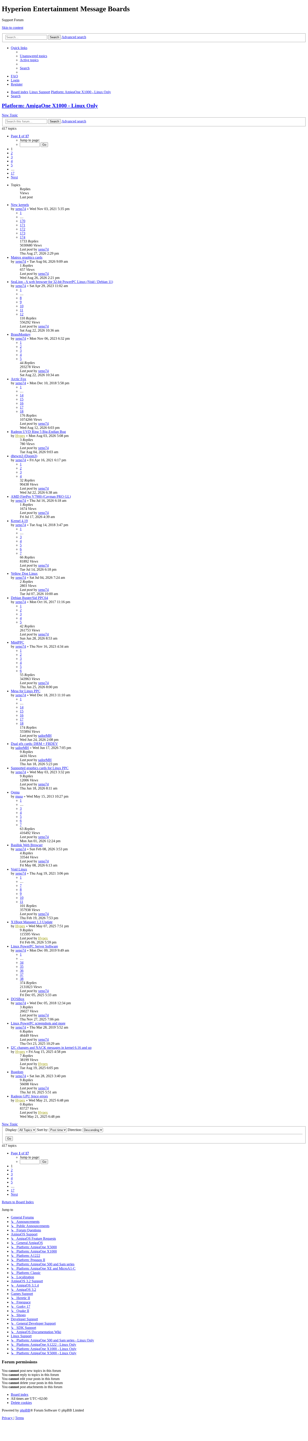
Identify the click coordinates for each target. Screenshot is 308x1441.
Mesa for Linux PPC (25, 691)
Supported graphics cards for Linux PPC (40, 768)
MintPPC (17, 642)
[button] (20, 136)
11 (21, 310)
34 (21, 962)
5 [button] (12, 165)
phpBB (25, 1410)
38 (21, 979)
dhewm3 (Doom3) (24, 456)
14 (21, 395)
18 (21, 411)
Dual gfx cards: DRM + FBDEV (34, 744)
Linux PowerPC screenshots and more (38, 1023)
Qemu (15, 792)
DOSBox (17, 999)
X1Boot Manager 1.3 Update (32, 922)
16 (21, 403)
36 (21, 971)
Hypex (20, 436)
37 (21, 975)
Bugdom (17, 1072)
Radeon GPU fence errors (29, 1096)
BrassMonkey (21, 334)
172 (22, 229)
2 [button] (12, 153)
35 (21, 966)
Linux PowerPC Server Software (34, 946)
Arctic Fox (18, 379)
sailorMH (45, 735)
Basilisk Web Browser (27, 845)
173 (22, 233)
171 (22, 225)
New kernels (20, 205)
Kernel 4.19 (19, 521)
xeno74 (20, 209)
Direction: (75, 1130)
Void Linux (19, 869)
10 (21, 306)
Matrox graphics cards (26, 257)
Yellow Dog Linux (24, 573)
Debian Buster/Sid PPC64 (29, 598)
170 (22, 221)
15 (21, 399)
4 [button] (12, 161)
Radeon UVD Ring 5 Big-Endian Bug (38, 432)
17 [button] (12, 173)
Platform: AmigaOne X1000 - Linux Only (50, 106)
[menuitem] (33, 56)
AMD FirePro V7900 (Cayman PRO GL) (41, 496)
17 (21, 407)
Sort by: (43, 1130)
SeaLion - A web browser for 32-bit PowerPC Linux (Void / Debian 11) (62, 282)
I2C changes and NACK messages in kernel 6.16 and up (51, 1048)
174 (22, 237)
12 (21, 314)
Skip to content (12, 27)
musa (19, 796)
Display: (11, 1130)
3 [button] (12, 157)
